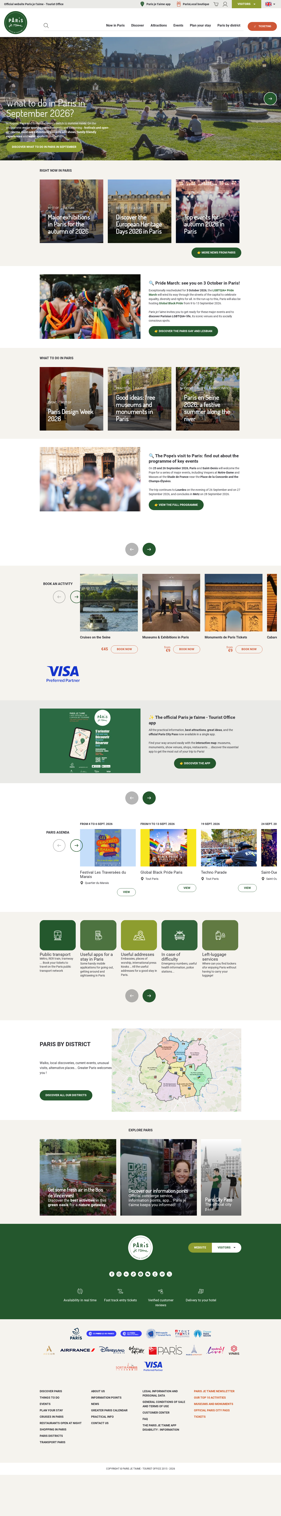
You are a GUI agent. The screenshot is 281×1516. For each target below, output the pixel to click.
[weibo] (162, 1274)
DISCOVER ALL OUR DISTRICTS (66, 1095)
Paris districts (51, 1435)
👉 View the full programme (176, 505)
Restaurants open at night (61, 1423)
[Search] (46, 25)
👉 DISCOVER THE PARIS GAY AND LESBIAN (183, 331)
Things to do (49, 1397)
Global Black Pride (171, 303)
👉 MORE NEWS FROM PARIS (216, 252)
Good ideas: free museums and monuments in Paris (135, 408)
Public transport (55, 954)
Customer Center (156, 1412)
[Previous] (10, 98)
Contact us (100, 1423)
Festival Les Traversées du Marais (103, 874)
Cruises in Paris (52, 1416)
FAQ (145, 1419)
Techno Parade (214, 872)
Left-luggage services (214, 957)
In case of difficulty (170, 957)
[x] (169, 1274)
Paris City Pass (218, 1199)
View (126, 892)
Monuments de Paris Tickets (226, 637)
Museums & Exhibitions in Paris (165, 637)
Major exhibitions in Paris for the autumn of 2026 (69, 224)
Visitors (224, 1247)
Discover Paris (51, 1391)
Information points (106, 1397)
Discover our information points (158, 1190)
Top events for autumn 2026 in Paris (204, 224)
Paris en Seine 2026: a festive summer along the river (207, 408)
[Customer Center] (225, 4)
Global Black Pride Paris (161, 872)
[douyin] (155, 1274)
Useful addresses (137, 954)
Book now (124, 649)
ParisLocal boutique (196, 4)
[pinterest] (140, 1274)
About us (98, 1391)
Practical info (102, 1416)
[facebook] (111, 1274)
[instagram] (119, 1274)
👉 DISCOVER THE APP (195, 763)
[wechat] (147, 1274)
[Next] (270, 98)
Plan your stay (51, 1410)
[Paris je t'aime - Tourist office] (15, 22)
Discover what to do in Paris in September (44, 147)
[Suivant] (149, 995)
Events (45, 1404)
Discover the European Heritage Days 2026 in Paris (139, 224)
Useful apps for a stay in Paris (96, 957)
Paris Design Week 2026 (70, 415)
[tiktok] (133, 1274)
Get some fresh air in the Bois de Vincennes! (75, 1192)
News (95, 1404)
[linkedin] (126, 1274)
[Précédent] (131, 995)
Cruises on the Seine (95, 637)
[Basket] (215, 4)
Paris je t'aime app (158, 4)
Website (200, 1247)
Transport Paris (52, 1442)
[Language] (271, 4)
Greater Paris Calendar (109, 1410)
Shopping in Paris (53, 1429)
